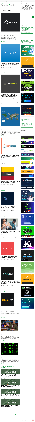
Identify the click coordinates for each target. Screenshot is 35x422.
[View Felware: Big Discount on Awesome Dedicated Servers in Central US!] (10, 31)
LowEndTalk (4, 10)
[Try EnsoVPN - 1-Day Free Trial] (27, 103)
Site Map (24, 420)
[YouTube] (31, 1)
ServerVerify (9, 10)
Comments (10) (12, 285)
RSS (22, 420)
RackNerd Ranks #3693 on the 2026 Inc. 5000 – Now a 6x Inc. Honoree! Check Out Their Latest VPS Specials (27, 28)
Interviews (8, 9)
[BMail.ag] (27, 91)
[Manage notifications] (33, 420)
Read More (3, 41)
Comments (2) (11, 67)
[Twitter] (33, 1)
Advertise (26, 0)
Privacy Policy (18, 420)
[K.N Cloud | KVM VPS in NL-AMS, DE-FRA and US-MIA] (27, 115)
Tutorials (4, 9)
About (1, 0)
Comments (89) (12, 184)
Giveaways (12, 9)
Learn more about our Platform (25, 14)
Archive (10, 420)
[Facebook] (15, 414)
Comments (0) (12, 35)
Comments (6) (11, 234)
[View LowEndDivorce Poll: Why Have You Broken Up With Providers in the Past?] (9, 229)
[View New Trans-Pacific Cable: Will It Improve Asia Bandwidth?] (10, 125)
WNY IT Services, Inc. (23, 419)
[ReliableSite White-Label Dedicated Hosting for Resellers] (27, 67)
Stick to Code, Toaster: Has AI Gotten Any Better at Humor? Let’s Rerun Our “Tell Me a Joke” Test (27, 41)
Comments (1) (12, 334)
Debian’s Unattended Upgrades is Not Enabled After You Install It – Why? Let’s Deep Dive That (27, 37)
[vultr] (27, 55)
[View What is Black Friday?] (9, 354)
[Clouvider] (27, 79)
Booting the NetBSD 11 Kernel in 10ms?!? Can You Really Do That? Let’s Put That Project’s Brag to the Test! (27, 33)
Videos (17, 9)
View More (3, 367)
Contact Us (14, 420)
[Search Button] (33, 17)
